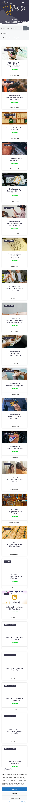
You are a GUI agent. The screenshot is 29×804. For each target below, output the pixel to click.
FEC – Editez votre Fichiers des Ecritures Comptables (14, 65)
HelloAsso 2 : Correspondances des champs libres (14, 544)
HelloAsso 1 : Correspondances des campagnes (14, 576)
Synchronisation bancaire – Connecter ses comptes (14, 416)
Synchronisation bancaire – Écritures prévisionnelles (14, 223)
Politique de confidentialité (18, 801)
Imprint (25, 801)
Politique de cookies (6, 801)
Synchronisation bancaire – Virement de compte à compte (14, 353)
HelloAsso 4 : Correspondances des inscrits (14, 479)
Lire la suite (14, 69)
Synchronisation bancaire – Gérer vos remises (14, 191)
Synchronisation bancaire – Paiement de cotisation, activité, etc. (14, 321)
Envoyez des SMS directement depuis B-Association (14, 288)
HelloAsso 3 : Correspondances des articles (14, 512)
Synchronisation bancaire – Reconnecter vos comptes (14, 97)
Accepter (14, 789)
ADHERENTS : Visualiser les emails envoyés (14, 731)
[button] (23, 2)
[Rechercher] (26, 28)
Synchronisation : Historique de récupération (14, 256)
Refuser (14, 793)
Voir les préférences (14, 798)
